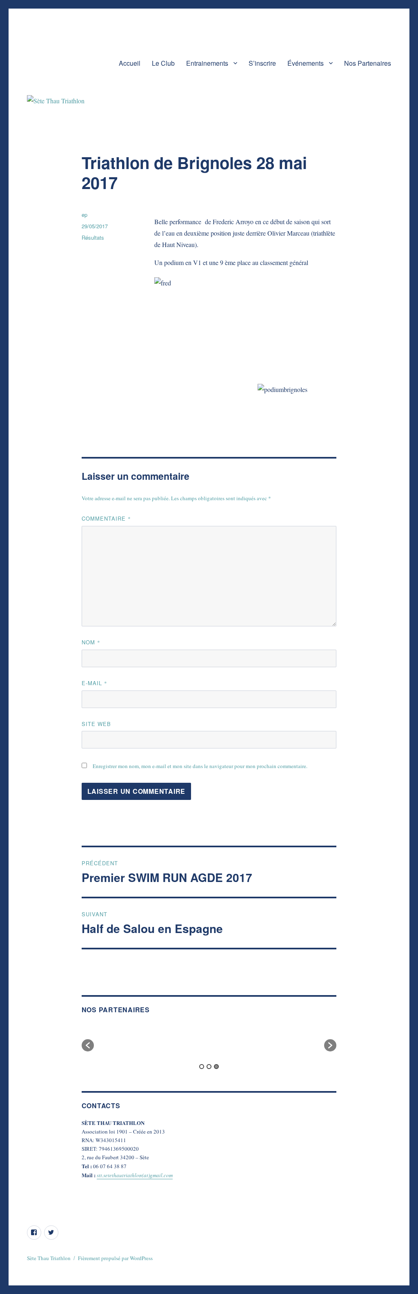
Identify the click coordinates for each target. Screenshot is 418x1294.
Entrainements (207, 63)
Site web (96, 724)
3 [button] (216, 1066)
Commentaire (106, 518)
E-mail (94, 683)
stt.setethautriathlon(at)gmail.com (135, 1175)
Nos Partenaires (367, 63)
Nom (91, 642)
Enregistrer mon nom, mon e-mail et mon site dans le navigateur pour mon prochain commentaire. (200, 766)
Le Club (163, 63)
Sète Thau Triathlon (49, 1258)
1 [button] (201, 1066)
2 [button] (209, 1066)
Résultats (93, 237)
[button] (88, 1045)
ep (84, 214)
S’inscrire (262, 63)
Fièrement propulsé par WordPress (115, 1258)
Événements (305, 63)
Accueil (129, 63)
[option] (123, 1041)
